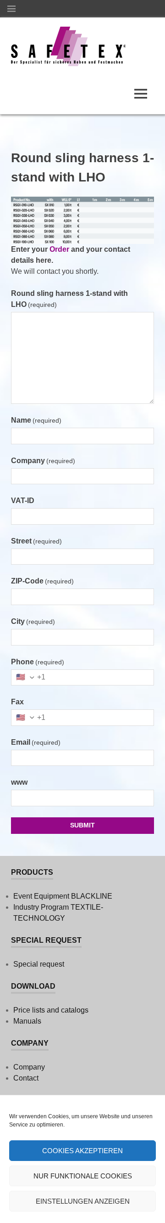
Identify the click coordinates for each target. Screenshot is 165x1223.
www (19, 782)
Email (35, 742)
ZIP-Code (42, 581)
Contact (25, 1078)
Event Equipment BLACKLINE (62, 896)
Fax (17, 702)
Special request (38, 964)
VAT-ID (22, 500)
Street (36, 541)
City (33, 621)
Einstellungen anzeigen (83, 1201)
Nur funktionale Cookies (82, 1176)
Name (36, 420)
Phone (37, 662)
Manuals (27, 1021)
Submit (82, 825)
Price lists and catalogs (50, 1010)
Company (43, 460)
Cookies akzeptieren (82, 1151)
